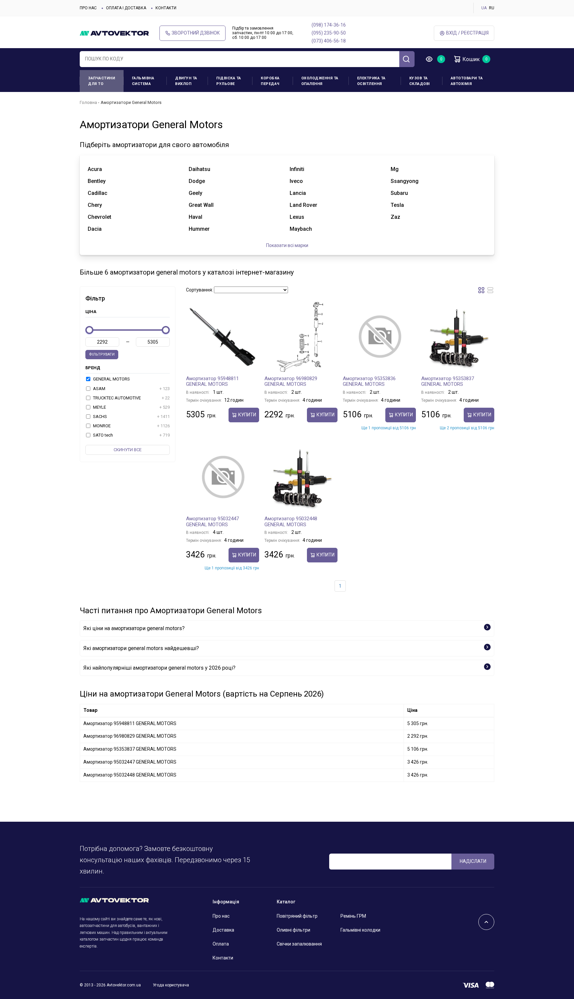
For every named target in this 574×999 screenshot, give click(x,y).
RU (491, 8)
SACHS (131, 416)
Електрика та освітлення (371, 81)
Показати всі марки (287, 245)
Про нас (88, 8)
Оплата (221, 944)
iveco (296, 181)
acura (95, 169)
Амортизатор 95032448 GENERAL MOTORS (290, 522)
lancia (298, 193)
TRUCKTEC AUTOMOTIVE (131, 397)
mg (395, 169)
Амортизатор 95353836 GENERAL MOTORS (369, 381)
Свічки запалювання (299, 944)
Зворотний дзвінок (196, 33)
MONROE (131, 425)
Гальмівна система (143, 81)
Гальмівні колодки (360, 930)
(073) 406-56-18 (329, 40)
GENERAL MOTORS (111, 378)
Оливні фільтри (293, 930)
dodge (197, 181)
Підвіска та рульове (228, 81)
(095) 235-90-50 (329, 33)
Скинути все (128, 449)
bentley (97, 181)
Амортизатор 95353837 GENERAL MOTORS (447, 381)
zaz (395, 217)
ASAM (131, 388)
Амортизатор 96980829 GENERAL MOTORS (290, 381)
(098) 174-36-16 (329, 25)
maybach (301, 229)
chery (95, 205)
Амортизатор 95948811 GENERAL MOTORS (212, 381)
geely (195, 193)
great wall (201, 205)
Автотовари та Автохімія (467, 81)
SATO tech (131, 435)
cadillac (97, 193)
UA (484, 8)
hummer (199, 229)
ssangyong (405, 181)
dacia (95, 229)
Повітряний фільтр (297, 916)
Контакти (165, 8)
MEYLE (131, 407)
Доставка (223, 930)
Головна (88, 102)
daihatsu (199, 169)
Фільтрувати (102, 354)
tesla (397, 205)
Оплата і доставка (126, 8)
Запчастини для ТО (101, 81)
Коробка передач (270, 81)
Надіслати (473, 861)
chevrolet (99, 217)
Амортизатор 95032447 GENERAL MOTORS (212, 522)
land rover (303, 205)
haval (195, 217)
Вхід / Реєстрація (467, 33)
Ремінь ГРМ (353, 916)
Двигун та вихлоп (186, 81)
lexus (297, 217)
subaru (399, 193)
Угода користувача (171, 985)
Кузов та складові (419, 81)
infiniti (297, 169)
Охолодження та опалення (319, 81)
